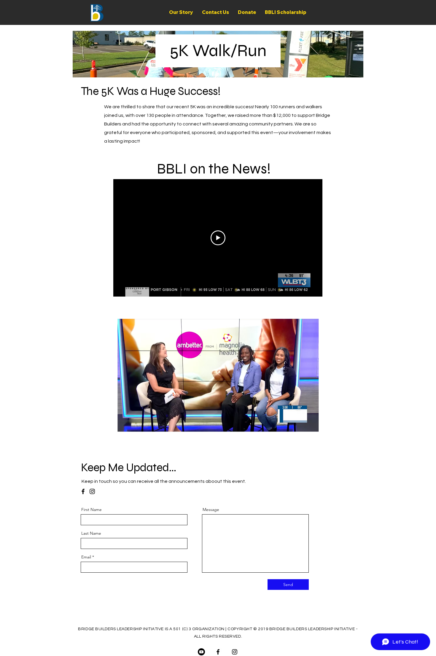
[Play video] (218, 237)
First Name (91, 509)
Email (86, 557)
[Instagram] (92, 491)
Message (211, 509)
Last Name (91, 533)
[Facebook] (83, 491)
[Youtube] (201, 651)
